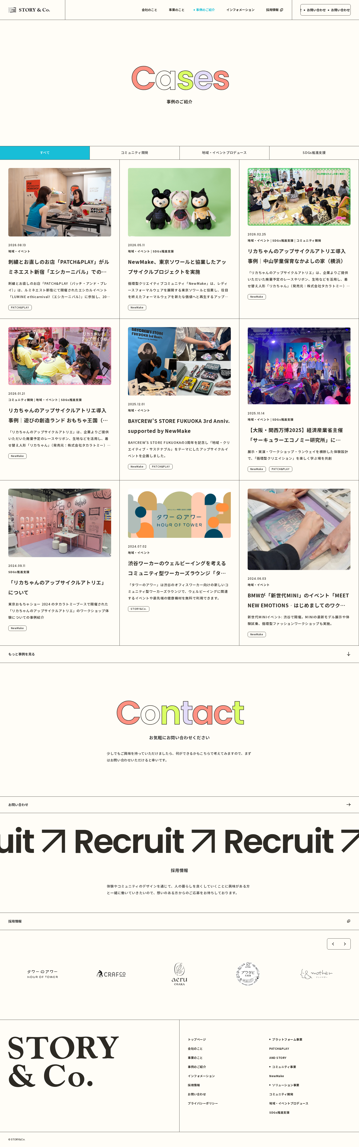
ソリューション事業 (285, 1085)
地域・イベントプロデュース (224, 152)
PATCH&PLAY (20, 307)
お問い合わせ (18, 804)
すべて (45, 152)
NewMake (137, 307)
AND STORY (277, 1058)
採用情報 (272, 9)
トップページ (197, 1039)
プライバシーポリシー (203, 1103)
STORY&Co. (139, 608)
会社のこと (149, 9)
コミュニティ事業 (284, 1067)
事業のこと (176, 9)
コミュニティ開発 (134, 152)
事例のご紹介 (205, 9)
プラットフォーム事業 (287, 1039)
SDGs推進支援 (314, 152)
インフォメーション (240, 9)
